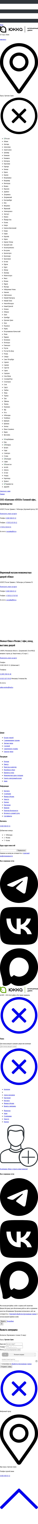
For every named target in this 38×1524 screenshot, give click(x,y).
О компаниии (8, 1116)
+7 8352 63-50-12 (11, 522)
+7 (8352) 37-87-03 (12, 595)
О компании (7, 794)
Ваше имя (3, 1344)
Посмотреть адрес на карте (8, 514)
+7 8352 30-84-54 (5, 527)
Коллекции (7, 1089)
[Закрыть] (1, 1324)
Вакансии (6, 808)
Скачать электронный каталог (13, 778)
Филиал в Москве (9, 796)
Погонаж (6, 761)
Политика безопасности (11, 810)
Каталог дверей (8, 738)
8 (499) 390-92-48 (5, 674)
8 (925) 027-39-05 (5, 678)
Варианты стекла (9, 773)
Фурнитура (7, 1111)
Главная (2, 494)
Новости (6, 799)
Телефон (3, 1347)
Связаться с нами (5, 491)
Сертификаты (8, 816)
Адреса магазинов (9, 1095)
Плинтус (6, 764)
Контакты (7, 791)
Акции (5, 781)
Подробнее (10, 1321)
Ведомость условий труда (12, 813)
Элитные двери (8, 743)
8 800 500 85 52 (5, 1476)
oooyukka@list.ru (11, 531)
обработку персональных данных (21, 1364)
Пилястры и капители (10, 767)
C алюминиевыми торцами (12, 740)
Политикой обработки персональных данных (22, 1314)
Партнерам (7, 805)
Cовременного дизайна (11, 749)
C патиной (7, 746)
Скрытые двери (8, 751)
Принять (3, 1321)
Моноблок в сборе (9, 770)
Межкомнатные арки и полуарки (13, 775)
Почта (2, 1350)
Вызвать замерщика (10, 1106)
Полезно (6, 802)
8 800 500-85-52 (11, 518)
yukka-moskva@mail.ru (6, 687)
